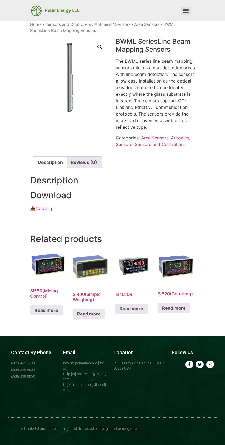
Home (36, 24)
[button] (100, 47)
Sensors (123, 24)
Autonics (103, 24)
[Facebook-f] (189, 364)
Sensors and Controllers (68, 24)
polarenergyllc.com (126, 429)
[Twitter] (200, 364)
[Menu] (186, 11)
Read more (46, 310)
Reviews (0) (84, 162)
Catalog (44, 208)
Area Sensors (147, 24)
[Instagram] (210, 364)
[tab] (50, 162)
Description (50, 162)
